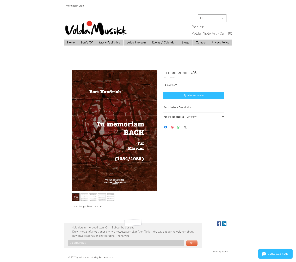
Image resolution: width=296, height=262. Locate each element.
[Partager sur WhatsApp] (179, 127)
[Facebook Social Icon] (219, 223)
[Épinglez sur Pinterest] (172, 127)
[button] (213, 26)
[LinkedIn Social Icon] (224, 223)
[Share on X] (185, 127)
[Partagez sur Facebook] (166, 127)
